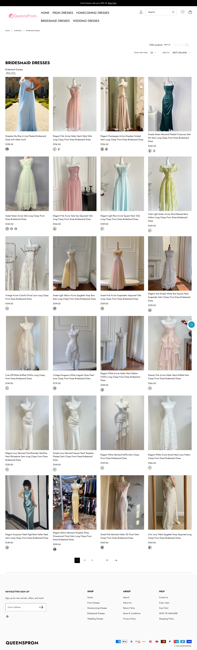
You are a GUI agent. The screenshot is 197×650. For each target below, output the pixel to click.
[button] (190, 12)
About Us (127, 602)
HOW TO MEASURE (168, 613)
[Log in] (141, 12)
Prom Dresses (93, 602)
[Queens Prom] (22, 16)
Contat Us (163, 597)
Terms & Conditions (131, 613)
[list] (174, 45)
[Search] (173, 12)
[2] (178, 45)
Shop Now (112, 3)
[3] (182, 45)
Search (126, 597)
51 (107, 560)
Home (90, 597)
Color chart (164, 602)
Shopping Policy (166, 618)
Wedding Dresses (95, 618)
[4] (187, 45)
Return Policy (129, 608)
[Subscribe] (41, 607)
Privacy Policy (129, 618)
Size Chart (163, 608)
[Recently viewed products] (191, 324)
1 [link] (77, 560)
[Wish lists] (183, 12)
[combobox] (161, 12)
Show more (10, 72)
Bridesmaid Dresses (96, 613)
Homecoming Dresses (97, 608)
